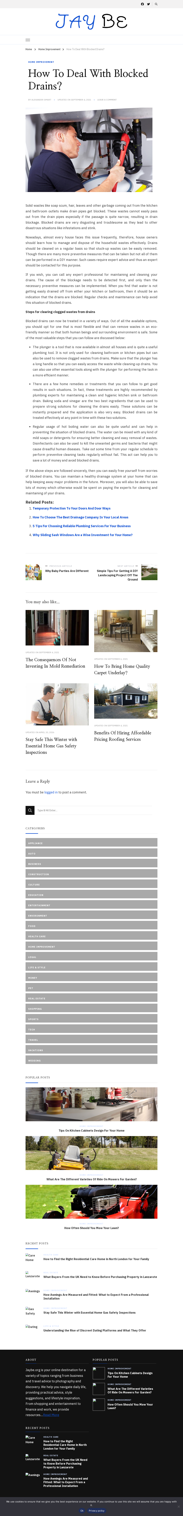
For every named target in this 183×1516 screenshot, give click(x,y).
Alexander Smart (41, 99)
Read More (51, 1415)
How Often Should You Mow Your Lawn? (91, 1228)
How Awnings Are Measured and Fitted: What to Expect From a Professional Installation (96, 1296)
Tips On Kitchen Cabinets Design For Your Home (92, 1130)
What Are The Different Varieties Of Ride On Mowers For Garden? (91, 1179)
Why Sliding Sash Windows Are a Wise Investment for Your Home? (83, 535)
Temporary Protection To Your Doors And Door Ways (71, 508)
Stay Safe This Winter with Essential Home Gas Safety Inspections (51, 746)
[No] (178, 1506)
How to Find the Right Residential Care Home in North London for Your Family (96, 1259)
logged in (51, 792)
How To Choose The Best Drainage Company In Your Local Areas (80, 517)
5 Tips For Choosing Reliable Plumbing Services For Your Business (82, 526)
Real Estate (50, 1272)
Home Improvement (41, 62)
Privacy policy (97, 1510)
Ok (82, 1510)
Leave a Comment (107, 99)
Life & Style (51, 1326)
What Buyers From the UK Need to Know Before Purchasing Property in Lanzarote (100, 1277)
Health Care (51, 1254)
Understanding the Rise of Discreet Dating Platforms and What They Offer (94, 1330)
